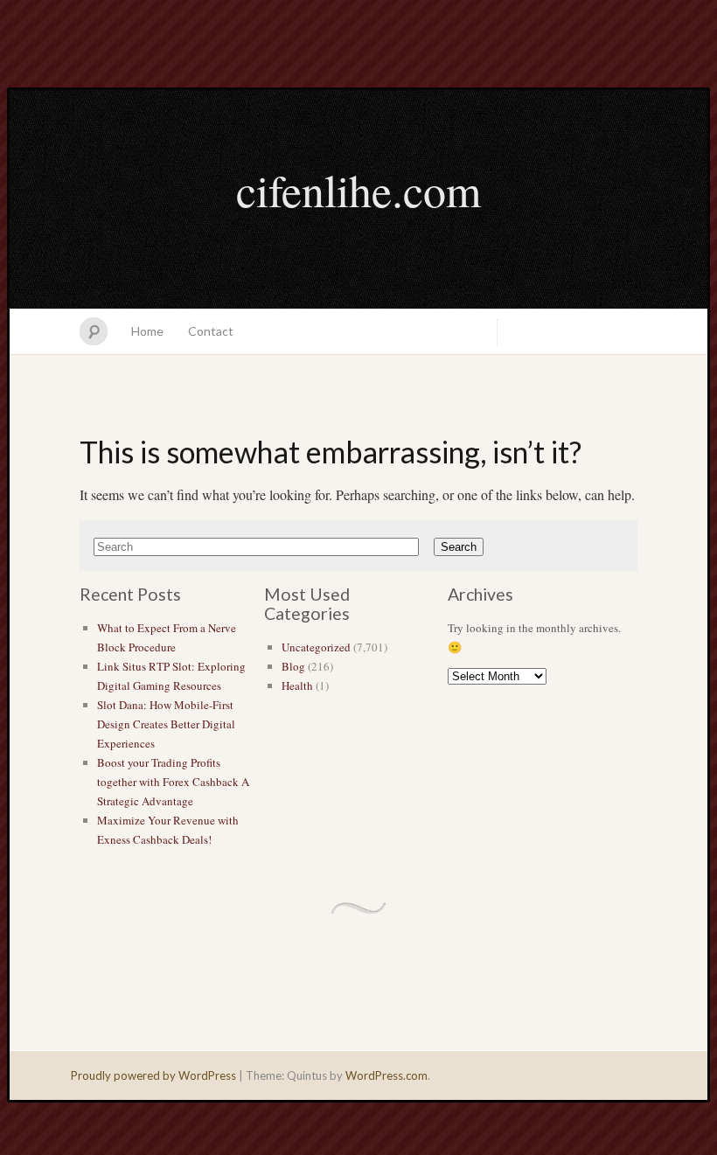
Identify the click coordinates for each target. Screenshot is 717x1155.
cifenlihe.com (358, 189)
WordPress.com (386, 1075)
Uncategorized (316, 647)
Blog (293, 666)
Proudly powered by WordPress (153, 1075)
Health (297, 685)
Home (147, 331)
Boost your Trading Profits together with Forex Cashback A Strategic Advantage (173, 782)
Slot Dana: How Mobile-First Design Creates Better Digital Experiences (166, 724)
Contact (210, 331)
